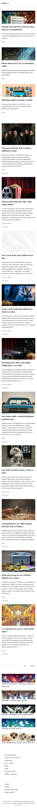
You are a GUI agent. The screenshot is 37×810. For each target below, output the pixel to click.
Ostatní (3, 42)
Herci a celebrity (5, 491)
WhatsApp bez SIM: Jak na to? (12, 728)
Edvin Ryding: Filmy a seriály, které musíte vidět (18, 742)
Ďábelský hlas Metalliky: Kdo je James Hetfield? (18, 714)
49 (25, 666)
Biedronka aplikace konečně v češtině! (17, 100)
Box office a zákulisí (6, 223)
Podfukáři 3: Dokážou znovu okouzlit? (15, 700)
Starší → (33, 666)
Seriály (3, 169)
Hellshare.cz (5, 3)
